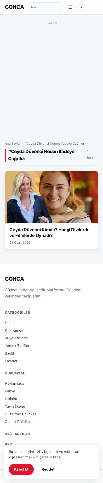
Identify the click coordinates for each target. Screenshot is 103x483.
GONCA (14, 7)
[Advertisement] (51, 77)
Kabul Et (21, 469)
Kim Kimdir (14, 330)
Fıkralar (11, 361)
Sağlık (10, 353)
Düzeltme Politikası (21, 414)
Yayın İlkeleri (15, 406)
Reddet (48, 469)
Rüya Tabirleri (16, 338)
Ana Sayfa (12, 143)
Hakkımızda (14, 383)
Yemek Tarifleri (17, 345)
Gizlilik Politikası (19, 421)
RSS (8, 444)
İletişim (11, 398)
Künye (10, 391)
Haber (10, 322)
